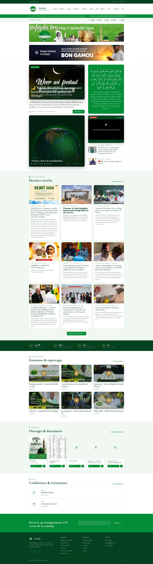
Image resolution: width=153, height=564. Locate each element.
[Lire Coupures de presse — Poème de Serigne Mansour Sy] (115, 447)
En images (63, 548)
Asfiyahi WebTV (64, 543)
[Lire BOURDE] (38, 447)
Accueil (55, 9)
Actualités (61, 9)
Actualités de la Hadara (66, 540)
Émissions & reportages (66, 551)
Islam (68, 9)
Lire (34, 466)
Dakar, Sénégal (108, 540)
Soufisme (76, 9)
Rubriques (116, 9)
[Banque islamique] (76, 53)
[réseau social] (118, 2)
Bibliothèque (64, 553)
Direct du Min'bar (65, 545)
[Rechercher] (123, 9)
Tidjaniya (84, 9)
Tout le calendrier (117, 484)
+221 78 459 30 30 (109, 545)
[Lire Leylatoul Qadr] (76, 447)
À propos (85, 551)
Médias (102, 9)
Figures (91, 9)
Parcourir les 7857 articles (75, 333)
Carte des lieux (86, 543)
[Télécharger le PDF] (44, 466)
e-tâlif (96, 9)
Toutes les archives (117, 181)
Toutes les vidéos (117, 361)
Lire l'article (77, 111)
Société (85, 548)
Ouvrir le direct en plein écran (107, 141)
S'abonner (117, 523)
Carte (108, 9)
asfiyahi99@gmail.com (110, 543)
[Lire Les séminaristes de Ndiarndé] (57, 447)
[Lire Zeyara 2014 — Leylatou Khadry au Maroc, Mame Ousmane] (96, 447)
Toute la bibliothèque (116, 432)
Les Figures (86, 545)
